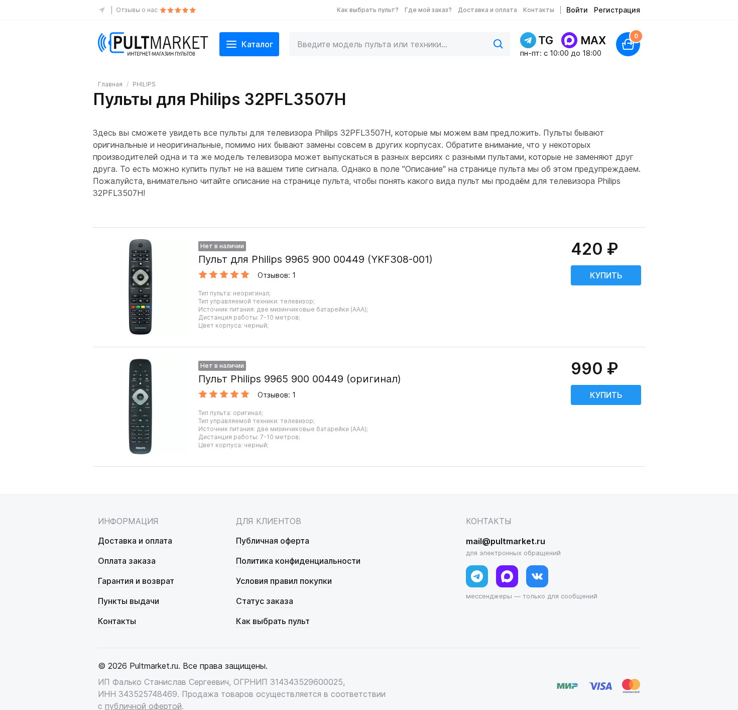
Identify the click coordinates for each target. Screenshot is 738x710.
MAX (593, 40)
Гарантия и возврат (136, 581)
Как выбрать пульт (273, 621)
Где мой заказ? (428, 10)
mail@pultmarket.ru (505, 541)
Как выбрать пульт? (368, 10)
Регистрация (617, 10)
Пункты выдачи (128, 601)
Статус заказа (264, 601)
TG (545, 40)
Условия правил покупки (284, 581)
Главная (110, 84)
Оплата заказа (127, 561)
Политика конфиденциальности (298, 561)
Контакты (538, 10)
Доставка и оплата (487, 10)
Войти (577, 10)
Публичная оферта (272, 541)
